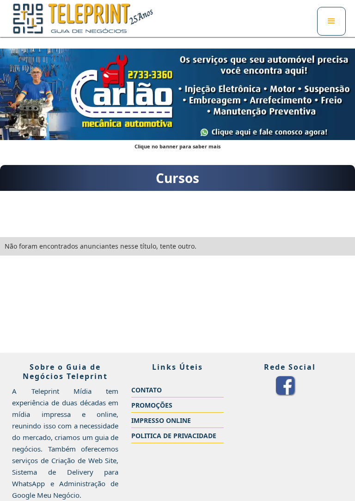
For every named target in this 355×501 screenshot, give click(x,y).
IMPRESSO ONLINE (161, 420)
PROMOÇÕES (151, 405)
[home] (83, 18)
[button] (331, 21)
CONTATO (146, 389)
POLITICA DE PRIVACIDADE (173, 435)
